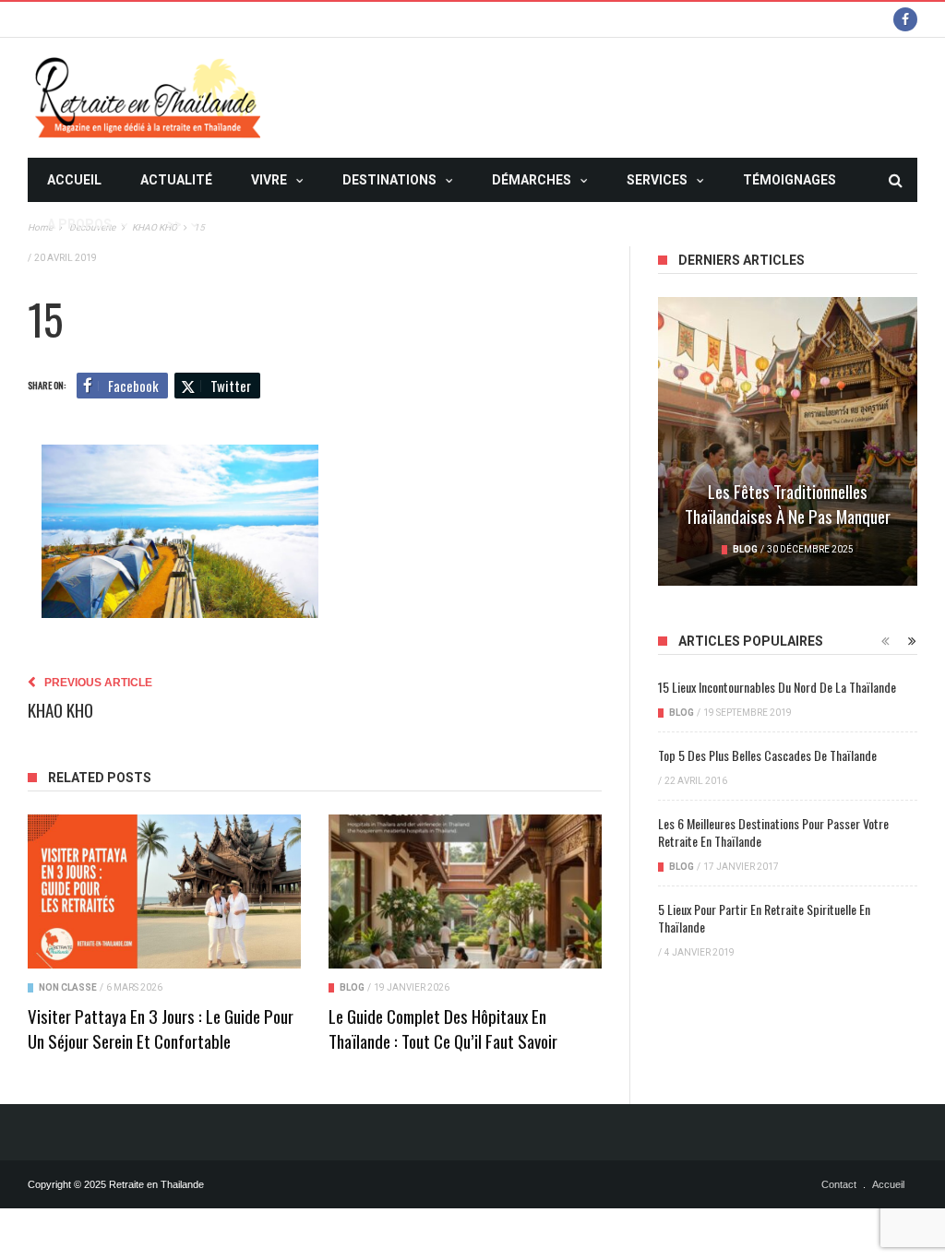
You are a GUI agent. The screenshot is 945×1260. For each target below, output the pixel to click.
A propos (79, 224)
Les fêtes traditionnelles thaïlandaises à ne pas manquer (788, 503)
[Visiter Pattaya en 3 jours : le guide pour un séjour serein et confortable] (164, 891)
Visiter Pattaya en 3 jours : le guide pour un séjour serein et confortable (160, 1028)
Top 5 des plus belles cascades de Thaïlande (767, 755)
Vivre (269, 179)
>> (174, 224)
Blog (352, 987)
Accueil (74, 179)
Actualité (176, 179)
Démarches (531, 179)
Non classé (68, 987)
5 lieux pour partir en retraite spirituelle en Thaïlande (764, 917)
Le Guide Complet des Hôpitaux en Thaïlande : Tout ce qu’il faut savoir (443, 1028)
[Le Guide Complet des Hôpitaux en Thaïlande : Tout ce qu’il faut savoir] (465, 891)
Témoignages (789, 179)
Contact (838, 1184)
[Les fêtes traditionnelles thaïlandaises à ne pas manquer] (787, 441)
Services (657, 179)
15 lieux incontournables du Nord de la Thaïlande (777, 686)
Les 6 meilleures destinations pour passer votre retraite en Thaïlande (773, 832)
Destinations (389, 179)
